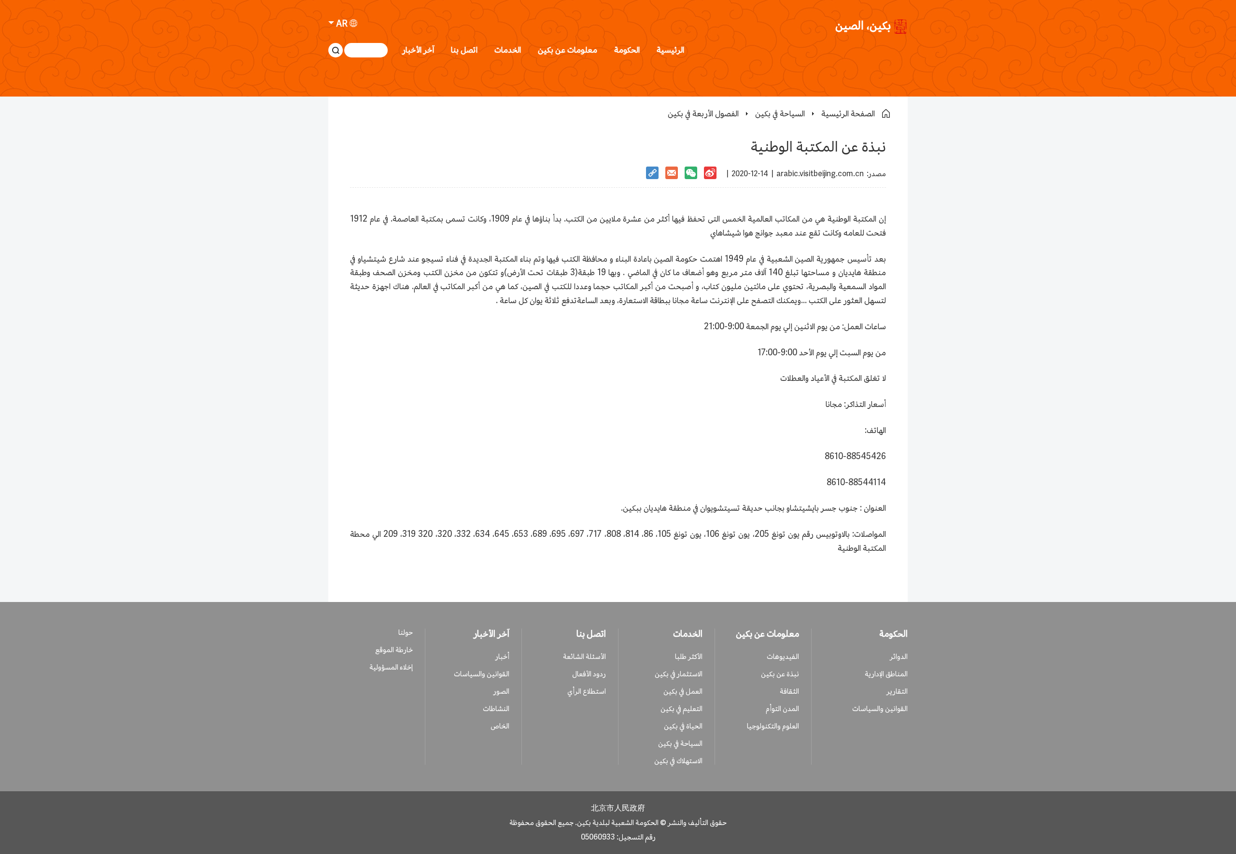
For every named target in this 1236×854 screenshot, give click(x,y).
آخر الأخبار (418, 49)
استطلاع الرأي (586, 691)
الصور (501, 691)
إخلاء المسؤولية (391, 667)
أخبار (502, 656)
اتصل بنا (464, 49)
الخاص (500, 725)
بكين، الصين (863, 26)
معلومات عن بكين (567, 49)
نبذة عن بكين (780, 673)
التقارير (897, 691)
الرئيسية (670, 49)
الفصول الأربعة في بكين (703, 113)
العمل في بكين (682, 691)
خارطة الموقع (394, 649)
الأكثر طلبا (688, 656)
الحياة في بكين (683, 725)
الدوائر (899, 656)
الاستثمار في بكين (678, 673)
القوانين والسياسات (880, 708)
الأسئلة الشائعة (584, 656)
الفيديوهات (783, 656)
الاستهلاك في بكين (678, 760)
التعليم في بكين (681, 708)
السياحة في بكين (780, 113)
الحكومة (627, 49)
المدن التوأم (782, 708)
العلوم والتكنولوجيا (773, 725)
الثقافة (789, 691)
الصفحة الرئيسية (848, 113)
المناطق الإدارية (886, 673)
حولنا (405, 632)
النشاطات (496, 708)
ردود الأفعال (589, 673)
